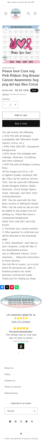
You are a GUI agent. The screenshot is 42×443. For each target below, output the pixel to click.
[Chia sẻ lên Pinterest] (12, 287)
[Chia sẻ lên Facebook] (2, 287)
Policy (7, 374)
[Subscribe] (34, 411)
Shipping (5, 94)
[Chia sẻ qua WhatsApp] (17, 287)
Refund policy (11, 393)
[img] (21, 318)
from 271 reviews (21, 321)
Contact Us (9, 380)
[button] (6, 13)
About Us (8, 368)
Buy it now (21, 123)
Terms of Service (12, 387)
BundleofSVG (16, 438)
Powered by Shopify (30, 438)
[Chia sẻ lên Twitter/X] (7, 287)
